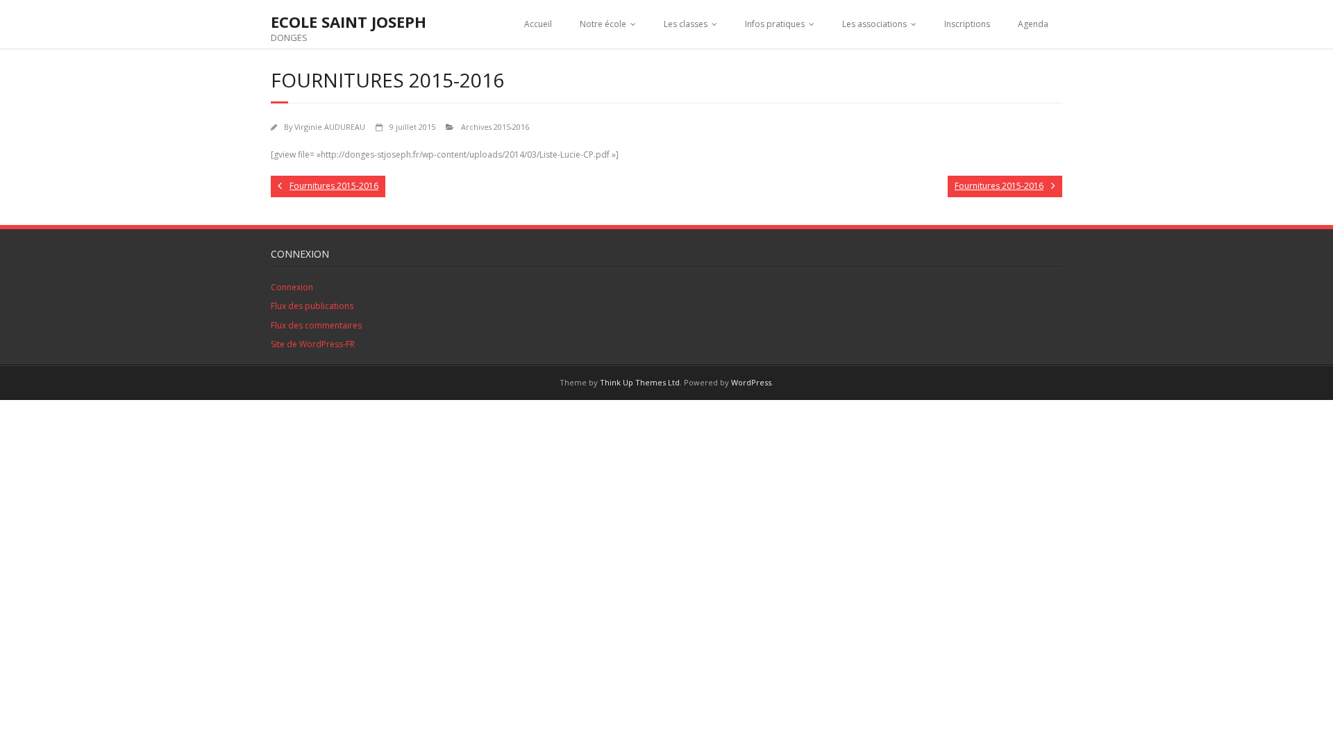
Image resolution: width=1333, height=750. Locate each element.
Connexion (292, 287)
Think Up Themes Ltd (640, 382)
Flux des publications (312, 306)
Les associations (874, 24)
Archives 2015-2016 (495, 127)
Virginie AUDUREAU (329, 127)
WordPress (751, 382)
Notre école (603, 24)
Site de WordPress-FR (313, 344)
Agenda (1033, 24)
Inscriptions (967, 24)
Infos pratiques (775, 24)
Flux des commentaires (316, 325)
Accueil (538, 24)
